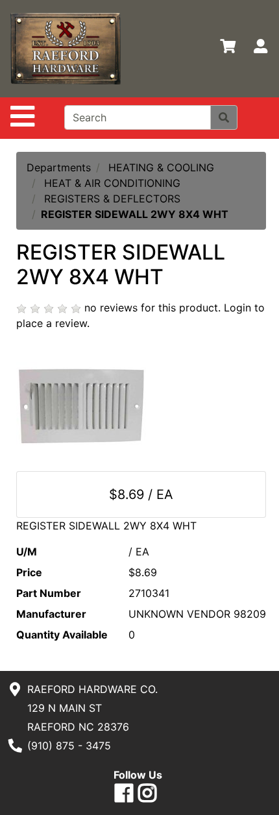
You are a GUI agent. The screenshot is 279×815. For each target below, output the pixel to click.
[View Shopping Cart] (228, 48)
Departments (59, 167)
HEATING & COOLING (161, 167)
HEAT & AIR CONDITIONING (112, 182)
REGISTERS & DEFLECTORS (112, 198)
